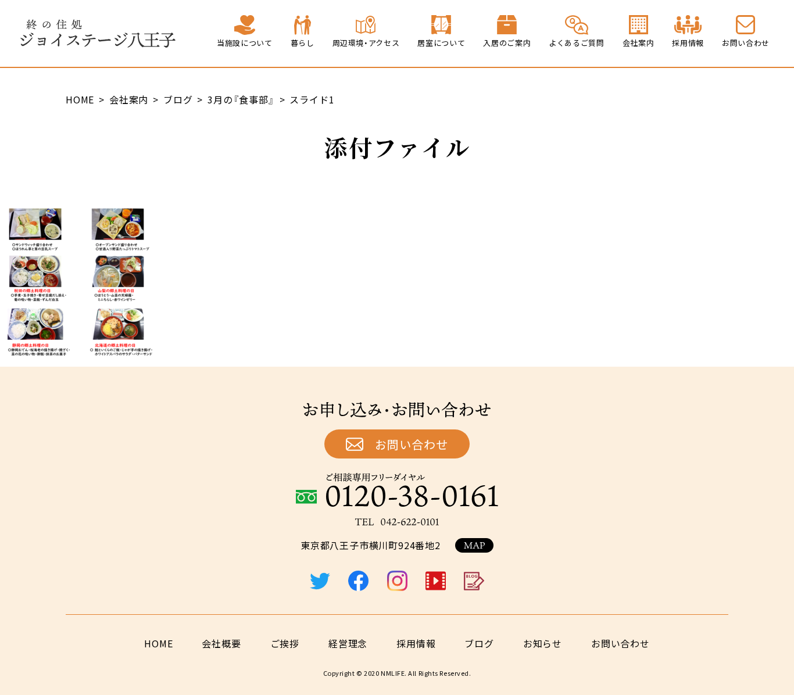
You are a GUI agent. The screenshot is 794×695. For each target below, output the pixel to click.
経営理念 (347, 643)
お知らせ (542, 643)
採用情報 (415, 643)
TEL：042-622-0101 (397, 521)
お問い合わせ (411, 444)
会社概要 (221, 643)
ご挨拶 (284, 643)
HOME (158, 643)
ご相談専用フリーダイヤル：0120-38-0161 (397, 490)
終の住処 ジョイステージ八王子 (98, 33)
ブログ (478, 643)
